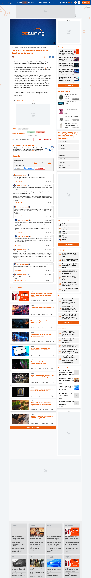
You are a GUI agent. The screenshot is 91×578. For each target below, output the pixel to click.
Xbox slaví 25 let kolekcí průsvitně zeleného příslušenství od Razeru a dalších (40, 404)
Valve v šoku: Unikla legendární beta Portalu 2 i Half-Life (18, 544)
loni (45, 67)
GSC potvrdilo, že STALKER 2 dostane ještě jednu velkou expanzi (66, 403)
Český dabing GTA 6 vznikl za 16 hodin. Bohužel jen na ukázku (66, 380)
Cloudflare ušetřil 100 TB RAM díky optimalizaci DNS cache (40, 335)
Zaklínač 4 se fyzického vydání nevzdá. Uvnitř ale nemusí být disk (18, 538)
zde (33, 150)
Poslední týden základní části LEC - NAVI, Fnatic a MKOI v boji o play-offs (72, 544)
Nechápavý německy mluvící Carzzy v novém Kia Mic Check (71, 550)
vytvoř (49, 162)
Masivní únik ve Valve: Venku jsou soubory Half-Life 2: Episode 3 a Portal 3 (66, 372)
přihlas (35, 162)
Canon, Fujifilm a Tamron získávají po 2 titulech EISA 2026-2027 (71, 575)
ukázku (14, 152)
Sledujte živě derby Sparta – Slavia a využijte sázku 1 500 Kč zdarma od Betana (41, 295)
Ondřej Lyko (34, 355)
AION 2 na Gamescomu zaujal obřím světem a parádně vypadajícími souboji (54, 538)
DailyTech (19, 101)
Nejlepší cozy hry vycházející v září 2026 (37, 573)
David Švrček (35, 382)
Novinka (16, 47)
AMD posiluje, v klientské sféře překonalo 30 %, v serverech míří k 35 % (53, 575)
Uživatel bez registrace (21, 175)
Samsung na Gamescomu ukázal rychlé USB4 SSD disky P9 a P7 (41, 417)
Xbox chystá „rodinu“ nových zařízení (36, 568)
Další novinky (69, 85)
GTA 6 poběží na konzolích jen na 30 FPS (42, 307)
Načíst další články (33, 427)
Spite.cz (61, 375)
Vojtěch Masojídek (36, 314)
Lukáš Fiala (17, 57)
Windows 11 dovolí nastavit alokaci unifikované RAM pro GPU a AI (66, 387)
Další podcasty (68, 322)
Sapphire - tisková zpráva (28, 101)
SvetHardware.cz (63, 391)
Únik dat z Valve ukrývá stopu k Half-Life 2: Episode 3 (65, 395)
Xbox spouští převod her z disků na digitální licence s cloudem (40, 362)
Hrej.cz (60, 383)
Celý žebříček (69, 244)
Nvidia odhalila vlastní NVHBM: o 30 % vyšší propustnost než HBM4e (41, 389)
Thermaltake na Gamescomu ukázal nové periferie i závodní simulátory (42, 376)
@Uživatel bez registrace (21, 209)
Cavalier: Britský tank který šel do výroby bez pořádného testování (19, 569)
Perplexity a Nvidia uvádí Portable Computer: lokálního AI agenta (40, 349)
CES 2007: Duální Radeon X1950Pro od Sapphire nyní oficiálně (33, 47)
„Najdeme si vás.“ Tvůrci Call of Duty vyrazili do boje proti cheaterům (36, 548)
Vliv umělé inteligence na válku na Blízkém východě (40, 321)
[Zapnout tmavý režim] (79, 2)
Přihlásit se (85, 2)
